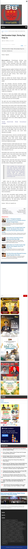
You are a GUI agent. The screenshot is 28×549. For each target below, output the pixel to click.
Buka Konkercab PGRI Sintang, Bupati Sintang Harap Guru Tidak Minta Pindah (13, 494)
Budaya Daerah (6, 522)
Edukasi (13, 44)
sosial (20, 541)
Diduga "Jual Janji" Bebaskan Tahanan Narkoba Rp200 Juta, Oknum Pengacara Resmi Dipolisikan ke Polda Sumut (15, 464)
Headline (4, 526)
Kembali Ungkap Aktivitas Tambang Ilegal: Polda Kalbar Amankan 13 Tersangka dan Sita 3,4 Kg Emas (14, 457)
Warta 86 (14, 5)
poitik (21, 537)
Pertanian (15, 537)
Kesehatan (21, 528)
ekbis (16, 524)
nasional (17, 530)
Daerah (4, 524)
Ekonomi (22, 524)
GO (25, 295)
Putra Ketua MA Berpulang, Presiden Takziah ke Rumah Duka (21, 212)
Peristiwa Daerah (6, 537)
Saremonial (5, 541)
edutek (11, 524)
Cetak (22, 45)
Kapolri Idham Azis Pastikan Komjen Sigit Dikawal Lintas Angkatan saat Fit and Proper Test (15, 246)
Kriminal (4, 530)
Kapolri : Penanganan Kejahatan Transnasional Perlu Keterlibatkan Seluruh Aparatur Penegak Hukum (16, 220)
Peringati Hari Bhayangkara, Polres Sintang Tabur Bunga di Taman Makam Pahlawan (7, 212)
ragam (10, 539)
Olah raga (5, 532)
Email (25, 45)
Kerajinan (14, 528)
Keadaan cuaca (6, 528)
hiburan (11, 526)
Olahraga (12, 532)
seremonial (12, 541)
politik (4, 539)
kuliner (10, 530)
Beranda (2, 399)
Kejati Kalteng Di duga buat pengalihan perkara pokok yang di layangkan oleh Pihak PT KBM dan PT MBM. (14, 485)
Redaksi (2, 401)
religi (16, 539)
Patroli (4, 535)
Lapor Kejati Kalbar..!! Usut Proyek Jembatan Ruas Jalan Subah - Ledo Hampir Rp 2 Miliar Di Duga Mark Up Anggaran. (13, 481)
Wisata (4, 543)
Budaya (13, 520)
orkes (18, 532)
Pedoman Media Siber (5, 402)
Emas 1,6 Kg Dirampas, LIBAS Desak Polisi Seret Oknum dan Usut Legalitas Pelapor (14, 449)
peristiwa (18, 535)
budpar (13, 522)
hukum (18, 526)
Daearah (20, 522)
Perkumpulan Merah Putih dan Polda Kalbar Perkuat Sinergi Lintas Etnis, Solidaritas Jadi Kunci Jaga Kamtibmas (15, 468)
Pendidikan (10, 535)
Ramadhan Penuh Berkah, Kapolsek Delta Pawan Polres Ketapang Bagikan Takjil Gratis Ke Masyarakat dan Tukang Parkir (13, 476)
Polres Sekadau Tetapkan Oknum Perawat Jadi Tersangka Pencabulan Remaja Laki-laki (14, 453)
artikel (7, 520)
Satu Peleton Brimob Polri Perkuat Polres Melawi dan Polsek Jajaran (13, 460)
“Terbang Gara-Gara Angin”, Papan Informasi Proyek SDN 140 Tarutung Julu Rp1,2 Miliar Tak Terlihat (14, 472)
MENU (3, 27)
